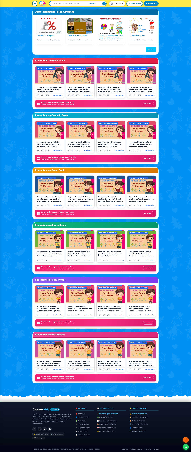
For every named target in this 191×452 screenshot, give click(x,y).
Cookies (139, 449)
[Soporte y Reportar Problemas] (186, 440)
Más (150, 49)
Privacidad (124, 449)
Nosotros (156, 449)
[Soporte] (50, 429)
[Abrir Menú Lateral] (34, 3)
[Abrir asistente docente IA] (186, 447)
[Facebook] (34, 429)
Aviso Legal (147, 449)
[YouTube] (45, 429)
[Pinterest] (40, 429)
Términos (133, 449)
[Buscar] (104, 3)
